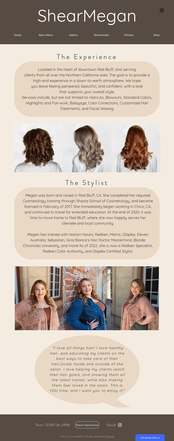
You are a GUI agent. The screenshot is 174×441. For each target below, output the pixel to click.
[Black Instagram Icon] (161, 10)
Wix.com (110, 436)
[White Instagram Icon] (119, 425)
